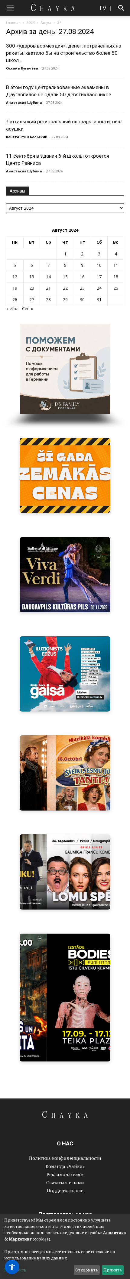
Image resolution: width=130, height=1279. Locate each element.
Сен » (27, 308)
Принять (112, 1270)
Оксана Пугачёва (22, 68)
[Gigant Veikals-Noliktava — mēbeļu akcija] (65, 475)
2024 (30, 22)
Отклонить (86, 1270)
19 (14, 288)
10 (99, 265)
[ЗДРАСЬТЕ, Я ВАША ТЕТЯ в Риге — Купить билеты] (65, 773)
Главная (13, 22)
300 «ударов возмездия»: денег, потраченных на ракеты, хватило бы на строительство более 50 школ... (63, 53)
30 (82, 299)
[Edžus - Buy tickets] (65, 674)
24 (99, 288)
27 (31, 299)
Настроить (15, 1270)
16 (82, 277)
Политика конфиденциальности (65, 1158)
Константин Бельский (26, 136)
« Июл (12, 308)
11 (115, 265)
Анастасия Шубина (24, 102)
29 (65, 299)
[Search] (121, 8)
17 (99, 277)
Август (46, 22)
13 (31, 277)
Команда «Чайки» (65, 1166)
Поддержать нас (65, 1191)
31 (99, 299)
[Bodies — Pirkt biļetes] (65, 997)
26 (14, 299)
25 (115, 288)
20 (31, 288)
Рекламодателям (65, 1174)
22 (65, 288)
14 (48, 277)
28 (48, 299)
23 (82, 288)
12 (14, 277)
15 (65, 277)
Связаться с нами (65, 1182)
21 (48, 288)
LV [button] (103, 8)
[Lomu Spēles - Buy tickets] (65, 872)
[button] (10, 8)
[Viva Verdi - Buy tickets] (65, 574)
